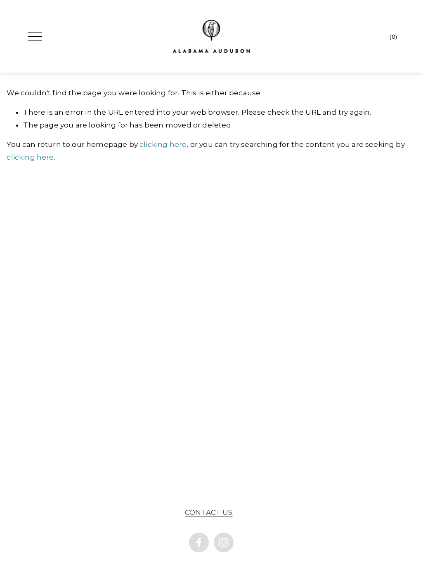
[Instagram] (224, 542)
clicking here (163, 144)
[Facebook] (199, 542)
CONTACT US (209, 512)
